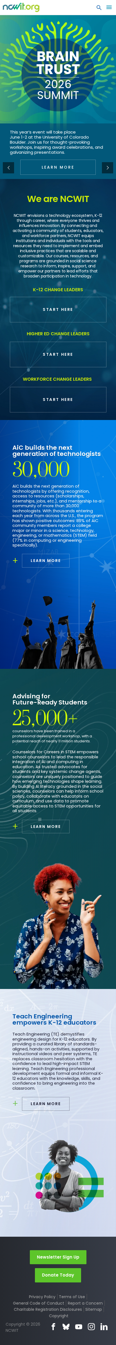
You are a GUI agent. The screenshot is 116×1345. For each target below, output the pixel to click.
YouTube (78, 1326)
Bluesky (66, 1326)
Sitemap (93, 1309)
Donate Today (58, 1275)
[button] (99, 9)
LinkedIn (104, 1326)
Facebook (53, 1326)
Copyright (58, 1316)
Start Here (58, 309)
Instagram (91, 1326)
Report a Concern (85, 1303)
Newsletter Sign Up (58, 1257)
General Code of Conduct (38, 1303)
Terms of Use (72, 1297)
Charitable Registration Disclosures (48, 1309)
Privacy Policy (42, 1297)
